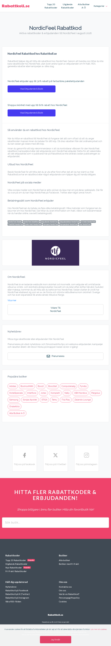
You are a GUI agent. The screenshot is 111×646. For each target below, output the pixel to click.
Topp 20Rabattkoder (51, 6)
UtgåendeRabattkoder (67, 6)
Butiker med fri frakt (69, 564)
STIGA (44, 400)
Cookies (63, 601)
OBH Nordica (80, 393)
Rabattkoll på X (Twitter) (17, 594)
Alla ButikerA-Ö (84, 6)
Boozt (41, 386)
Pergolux (95, 393)
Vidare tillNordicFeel (55, 309)
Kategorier (99, 6)
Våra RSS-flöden (13, 601)
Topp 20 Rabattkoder (15, 560)
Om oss (62, 590)
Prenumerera (57, 356)
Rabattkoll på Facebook (16, 590)
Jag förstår (55, 640)
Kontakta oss (65, 587)
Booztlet (52, 386)
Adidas (12, 386)
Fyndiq (83, 386)
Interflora (31, 393)
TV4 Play (66, 400)
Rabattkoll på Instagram (17, 598)
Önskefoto (14, 406)
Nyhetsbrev (11, 587)
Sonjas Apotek (30, 400)
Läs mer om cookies (99, 629)
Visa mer (12, 300)
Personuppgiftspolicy (69, 598)
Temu (54, 400)
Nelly (67, 393)
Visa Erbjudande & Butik (31, 89)
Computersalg (68, 386)
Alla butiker (64, 560)
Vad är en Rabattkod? (69, 594)
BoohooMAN (27, 386)
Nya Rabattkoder (13, 567)
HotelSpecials (16, 393)
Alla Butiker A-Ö (17, 413)
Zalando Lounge (82, 400)
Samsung (13, 400)
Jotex (43, 393)
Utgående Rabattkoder (16, 564)
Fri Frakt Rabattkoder (16, 571)
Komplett (55, 393)
